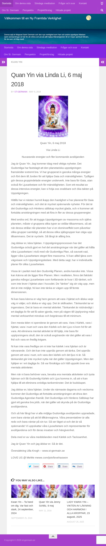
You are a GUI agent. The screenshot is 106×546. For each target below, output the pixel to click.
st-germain (20, 92)
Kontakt (83, 3)
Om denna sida (23, 3)
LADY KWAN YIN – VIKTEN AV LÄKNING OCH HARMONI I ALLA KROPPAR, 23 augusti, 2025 (79, 509)
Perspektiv (28, 10)
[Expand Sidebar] (3, 62)
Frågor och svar (67, 3)
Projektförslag (45, 10)
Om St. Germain (10, 10)
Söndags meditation (45, 3)
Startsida (6, 3)
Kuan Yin (16, 62)
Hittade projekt (63, 10)
